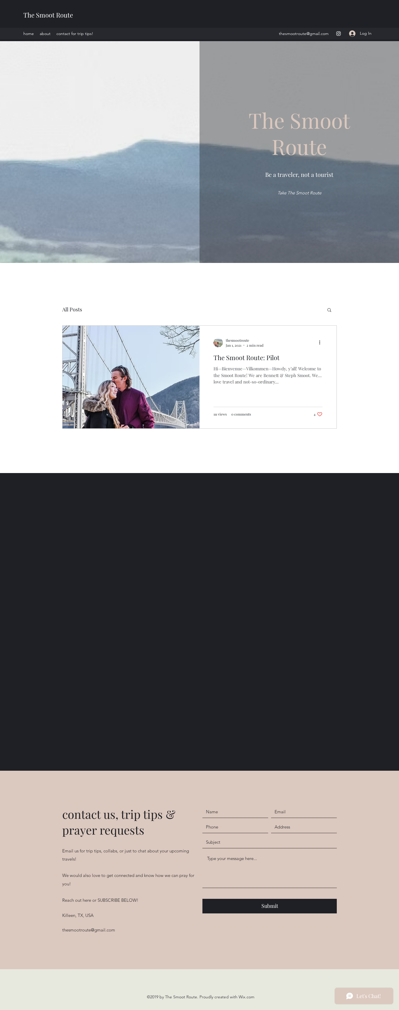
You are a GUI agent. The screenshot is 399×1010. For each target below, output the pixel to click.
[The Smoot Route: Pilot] (131, 377)
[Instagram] (338, 33)
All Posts (72, 309)
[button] (329, 310)
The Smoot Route (48, 15)
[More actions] (321, 342)
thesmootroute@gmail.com (304, 33)
